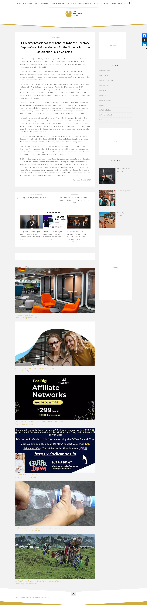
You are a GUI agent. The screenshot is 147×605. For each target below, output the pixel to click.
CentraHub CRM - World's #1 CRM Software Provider (35, 368)
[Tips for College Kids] (107, 198)
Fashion (65, 3)
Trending (104, 120)
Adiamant (18, 477)
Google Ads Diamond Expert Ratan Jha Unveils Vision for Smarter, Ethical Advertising (30, 234)
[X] (144, 40)
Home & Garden (84, 3)
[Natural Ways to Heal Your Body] (107, 176)
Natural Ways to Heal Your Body (123, 170)
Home (19, 3)
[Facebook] (144, 35)
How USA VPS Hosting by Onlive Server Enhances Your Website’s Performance (54, 234)
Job (93, 3)
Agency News (55, 38)
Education (56, 3)
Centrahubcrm (20, 371)
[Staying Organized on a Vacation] (107, 220)
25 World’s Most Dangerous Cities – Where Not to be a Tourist (38, 581)
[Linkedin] (144, 44)
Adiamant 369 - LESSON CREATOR (28, 475)
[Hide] (146, 48)
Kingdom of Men (21, 530)
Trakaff (18, 424)
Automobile (28, 3)
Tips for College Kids (123, 191)
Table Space (19, 318)
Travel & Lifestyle (119, 3)
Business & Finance (42, 3)
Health (74, 3)
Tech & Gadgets (103, 3)
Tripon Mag (19, 584)
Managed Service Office (24, 315)
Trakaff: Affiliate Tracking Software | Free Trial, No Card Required (39, 421)
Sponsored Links (31, 318)
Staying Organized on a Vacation (124, 214)
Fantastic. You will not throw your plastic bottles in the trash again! (39, 528)
